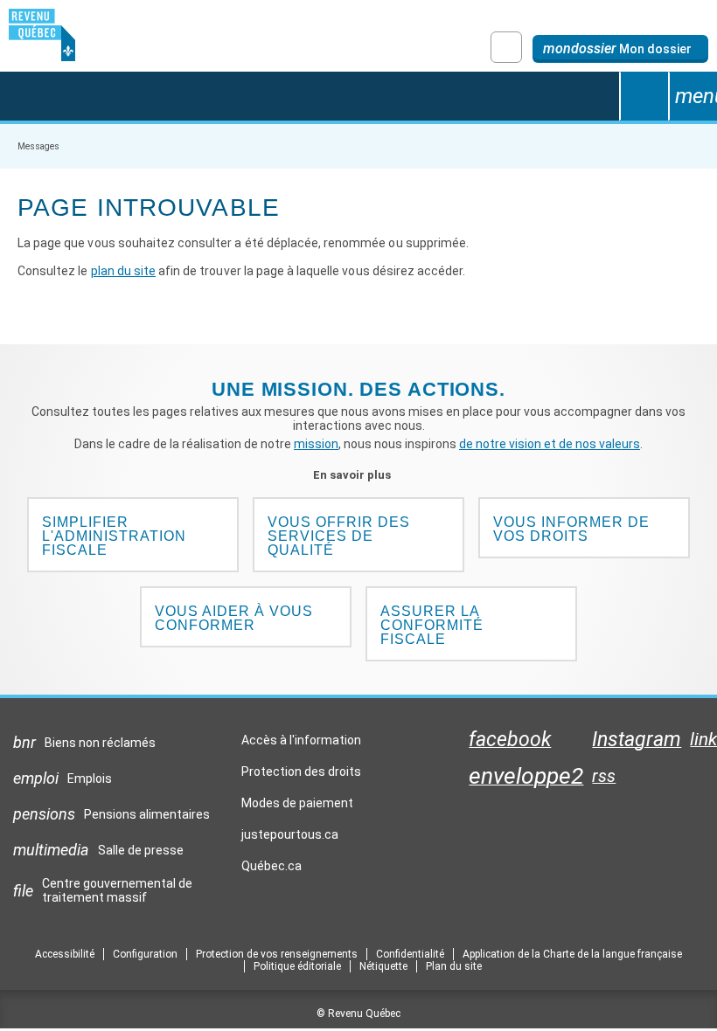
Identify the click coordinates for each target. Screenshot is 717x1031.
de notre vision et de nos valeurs (549, 444)
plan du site (123, 271)
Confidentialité (410, 954)
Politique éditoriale (297, 966)
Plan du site (454, 966)
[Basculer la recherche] (643, 96)
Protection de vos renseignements (277, 954)
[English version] (506, 47)
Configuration (145, 954)
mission (316, 444)
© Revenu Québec (358, 1013)
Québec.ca (271, 870)
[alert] (620, 49)
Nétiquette (383, 966)
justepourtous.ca (289, 838)
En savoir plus (359, 474)
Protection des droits (301, 771)
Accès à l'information (301, 740)
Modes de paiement (297, 803)
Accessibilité (64, 954)
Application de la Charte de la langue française (572, 954)
